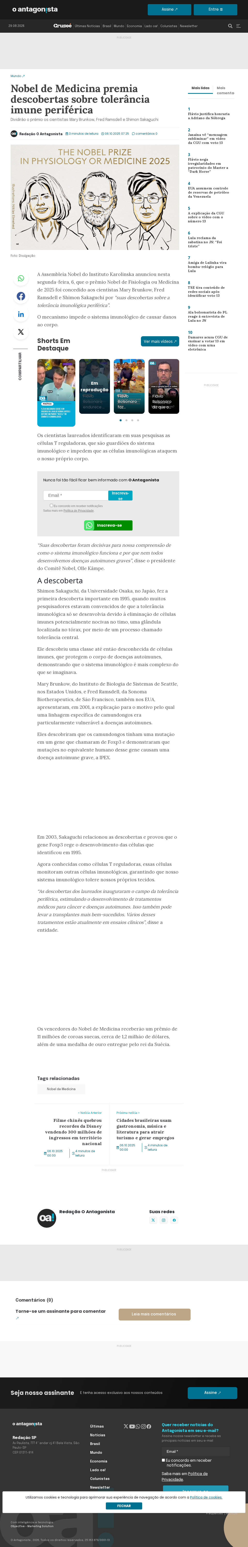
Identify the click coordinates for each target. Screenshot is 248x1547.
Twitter (21, 332)
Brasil (107, 26)
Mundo (119, 26)
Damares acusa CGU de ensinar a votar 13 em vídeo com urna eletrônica (209, 344)
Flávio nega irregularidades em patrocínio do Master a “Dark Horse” (206, 167)
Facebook (21, 296)
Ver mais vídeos (158, 341)
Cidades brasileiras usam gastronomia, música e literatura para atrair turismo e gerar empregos (146, 1112)
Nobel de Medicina (61, 1089)
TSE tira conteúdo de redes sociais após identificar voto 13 (204, 293)
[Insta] (143, 1426)
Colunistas (168, 26)
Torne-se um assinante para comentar (61, 1311)
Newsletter (189, 26)
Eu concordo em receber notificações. (188, 1463)
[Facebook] (149, 1426)
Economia (134, 26)
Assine (168, 10)
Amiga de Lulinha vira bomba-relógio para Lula (207, 266)
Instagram (164, 1220)
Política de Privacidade (78, 510)
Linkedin (21, 314)
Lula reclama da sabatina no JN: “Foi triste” (208, 241)
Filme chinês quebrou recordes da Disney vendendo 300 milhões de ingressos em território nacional (65, 1112)
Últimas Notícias (87, 26)
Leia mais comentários (154, 1314)
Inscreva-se (120, 495)
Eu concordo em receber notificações (78, 506)
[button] (121, 420)
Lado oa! (151, 26)
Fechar (124, 1505)
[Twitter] (126, 1426)
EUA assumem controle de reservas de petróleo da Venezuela (207, 193)
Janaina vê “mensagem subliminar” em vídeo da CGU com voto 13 (207, 140)
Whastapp (21, 278)
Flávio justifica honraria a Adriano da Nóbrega (208, 117)
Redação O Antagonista (40, 134)
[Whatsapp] (138, 1426)
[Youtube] (132, 1426)
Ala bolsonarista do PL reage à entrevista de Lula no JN (208, 317)
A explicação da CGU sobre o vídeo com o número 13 (203, 218)
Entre (214, 10)
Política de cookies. (206, 1497)
